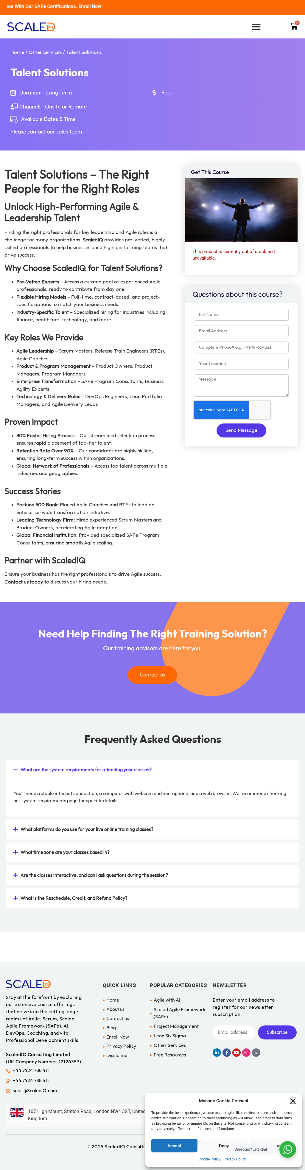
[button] (293, 1101)
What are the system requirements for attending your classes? (86, 769)
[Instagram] (246, 1052)
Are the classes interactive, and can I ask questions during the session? (94, 875)
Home (17, 52)
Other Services (45, 52)
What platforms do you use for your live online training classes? (87, 829)
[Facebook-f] (226, 1052)
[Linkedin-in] (217, 1052)
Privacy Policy (234, 1159)
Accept (174, 1146)
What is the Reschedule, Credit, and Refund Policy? (74, 898)
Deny (224, 1146)
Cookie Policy (209, 1159)
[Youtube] (236, 1052)
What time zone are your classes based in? (65, 852)
